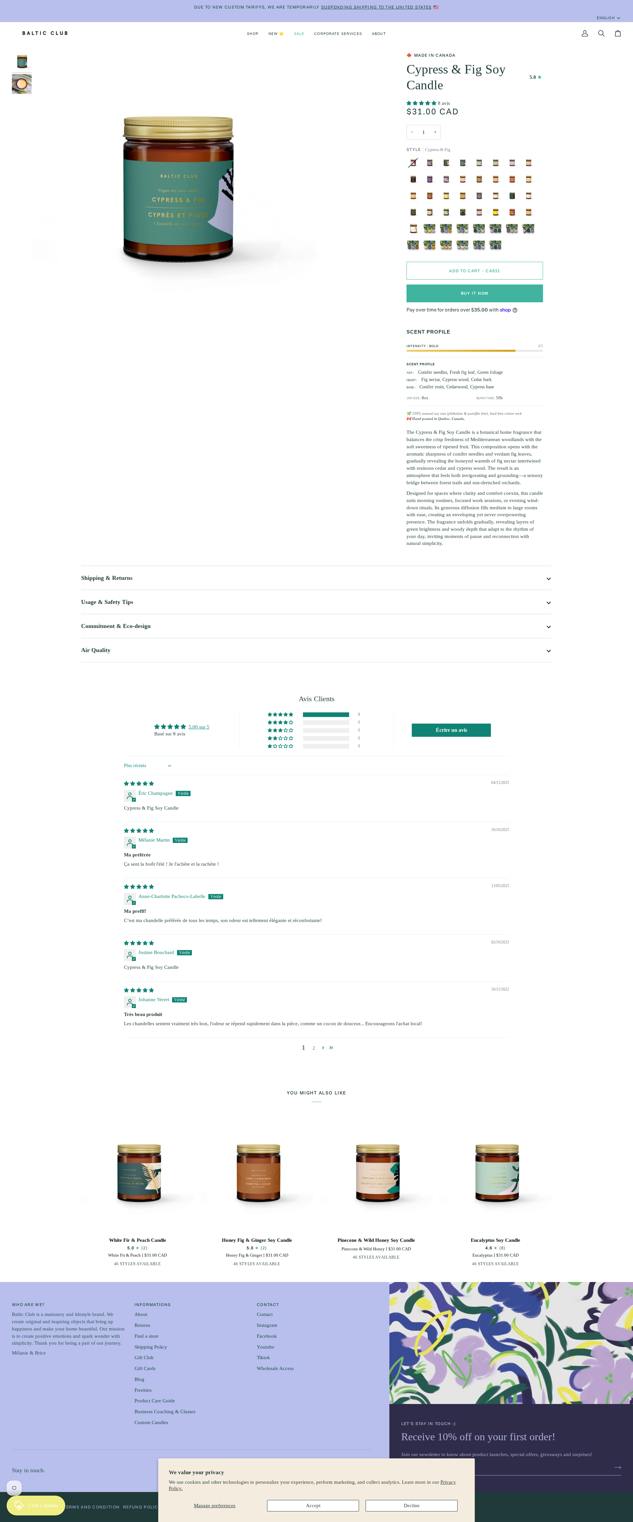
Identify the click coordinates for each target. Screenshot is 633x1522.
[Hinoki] (447, 214)
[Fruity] (447, 247)
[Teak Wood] (480, 181)
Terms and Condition (91, 1506)
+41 (162, 1265)
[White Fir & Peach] (447, 164)
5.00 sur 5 (199, 727)
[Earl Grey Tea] (447, 181)
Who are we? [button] (28, 1304)
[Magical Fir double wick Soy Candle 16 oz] (415, 230)
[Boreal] (495, 247)
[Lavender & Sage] (431, 181)
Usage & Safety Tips (107, 602)
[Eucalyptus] (480, 164)
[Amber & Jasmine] (497, 214)
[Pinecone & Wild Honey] (431, 214)
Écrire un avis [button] (451, 730)
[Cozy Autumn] (447, 230)
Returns (142, 1325)
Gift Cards (145, 1368)
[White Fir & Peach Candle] (137, 1175)
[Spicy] (415, 247)
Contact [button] (268, 1304)
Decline (412, 1505)
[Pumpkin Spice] (464, 197)
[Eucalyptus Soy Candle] (495, 1175)
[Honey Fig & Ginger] (431, 197)
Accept (313, 1505)
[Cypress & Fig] (464, 164)
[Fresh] (464, 247)
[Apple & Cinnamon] (513, 181)
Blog (139, 1379)
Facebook (267, 1336)
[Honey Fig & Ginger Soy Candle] (256, 1175)
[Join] (615, 1467)
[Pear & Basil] (447, 197)
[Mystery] (464, 214)
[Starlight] (415, 181)
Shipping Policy (151, 1347)
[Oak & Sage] (431, 164)
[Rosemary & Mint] (497, 164)
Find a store (147, 1336)
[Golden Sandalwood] (497, 197)
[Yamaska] (497, 230)
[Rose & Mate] (513, 214)
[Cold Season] (431, 247)
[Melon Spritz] (530, 214)
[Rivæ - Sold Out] (530, 230)
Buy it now (475, 293)
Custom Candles (151, 1422)
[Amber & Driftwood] (513, 164)
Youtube (265, 1347)
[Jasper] (480, 230)
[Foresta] (464, 230)
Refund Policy (142, 1506)
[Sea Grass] (415, 214)
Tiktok (263, 1357)
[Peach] (497, 181)
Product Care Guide (155, 1400)
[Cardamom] (480, 197)
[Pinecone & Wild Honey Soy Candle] (376, 1175)
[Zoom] (44, 324)
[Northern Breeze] (530, 197)
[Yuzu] (530, 181)
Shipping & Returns (107, 578)
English (606, 17)
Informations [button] (153, 1304)
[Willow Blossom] (480, 214)
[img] (139, 783)
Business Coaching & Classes (165, 1411)
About (141, 1314)
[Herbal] (513, 230)
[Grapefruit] (464, 181)
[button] (252, 33)
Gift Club (144, 1357)
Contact (265, 1314)
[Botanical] (480, 247)
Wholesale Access (275, 1368)
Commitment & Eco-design (116, 626)
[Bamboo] (530, 164)
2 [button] (314, 1048)
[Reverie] (431, 230)
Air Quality (95, 650)
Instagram (267, 1325)
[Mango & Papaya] (415, 197)
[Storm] (513, 197)
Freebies (143, 1390)
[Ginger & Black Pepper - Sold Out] (415, 164)
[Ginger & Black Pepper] (110, 1265)
